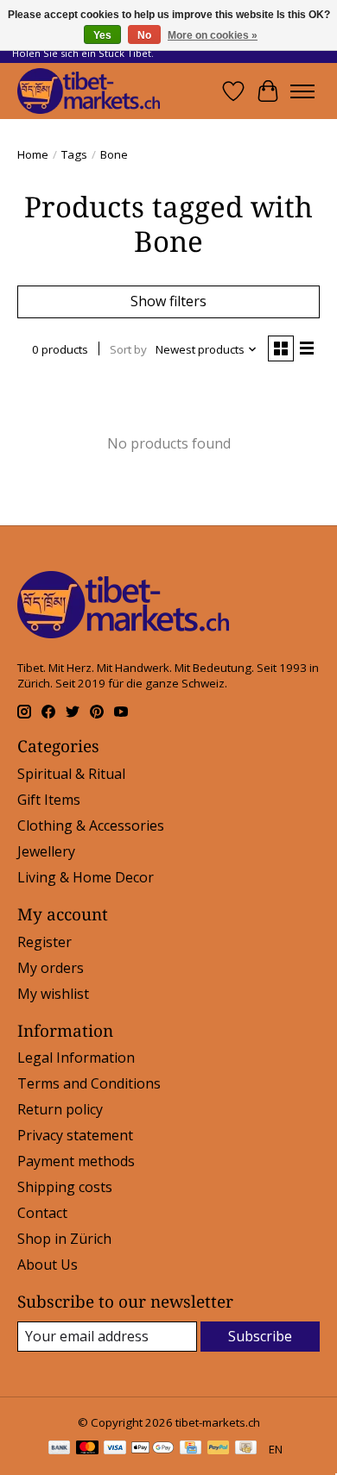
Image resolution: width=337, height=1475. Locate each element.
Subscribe (260, 1336)
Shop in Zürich (64, 1238)
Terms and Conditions (89, 1083)
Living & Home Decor (85, 877)
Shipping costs (64, 1186)
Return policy (60, 1109)
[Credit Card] (190, 1449)
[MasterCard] (87, 1449)
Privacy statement (75, 1135)
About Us (47, 1264)
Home (32, 154)
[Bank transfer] (59, 1449)
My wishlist (53, 993)
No (144, 35)
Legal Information (76, 1057)
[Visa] (115, 1449)
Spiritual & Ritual (71, 773)
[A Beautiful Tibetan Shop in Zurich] (88, 91)
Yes (102, 35)
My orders (50, 967)
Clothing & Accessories (90, 825)
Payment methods (76, 1161)
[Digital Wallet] (152, 1449)
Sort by (128, 349)
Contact (42, 1212)
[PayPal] (218, 1449)
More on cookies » (213, 35)
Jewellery (46, 851)
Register (44, 941)
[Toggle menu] (302, 91)
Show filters (168, 301)
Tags (74, 154)
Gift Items (48, 799)
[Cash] (246, 1449)
